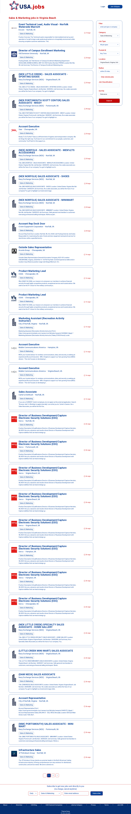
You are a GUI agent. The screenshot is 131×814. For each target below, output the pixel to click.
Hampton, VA (53, 347)
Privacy (93, 805)
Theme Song (65, 811)
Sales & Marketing (26, 34)
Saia (20, 129)
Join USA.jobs (115, 7)
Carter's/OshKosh (26, 395)
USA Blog (34, 805)
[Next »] (57, 775)
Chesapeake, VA (30, 129)
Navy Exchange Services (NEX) (31, 80)
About (5, 805)
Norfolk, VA (31, 30)
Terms (106, 805)
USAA (21, 274)
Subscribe (97, 793)
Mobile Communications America (32, 347)
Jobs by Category (76, 805)
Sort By (101, 91)
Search (109, 101)
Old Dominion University (28, 53)
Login (103, 7)
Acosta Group (24, 250)
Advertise (19, 805)
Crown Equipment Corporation (31, 226)
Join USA (120, 805)
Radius (101, 68)
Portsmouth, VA (52, 106)
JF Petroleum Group (27, 753)
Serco (21, 421)
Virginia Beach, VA (53, 80)
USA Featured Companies (54, 805)
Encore (21, 30)
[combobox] (109, 36)
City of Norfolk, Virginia (28, 324)
